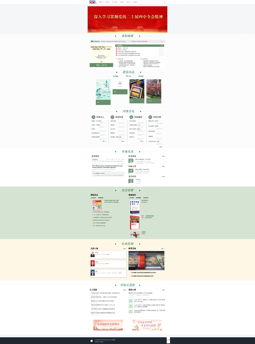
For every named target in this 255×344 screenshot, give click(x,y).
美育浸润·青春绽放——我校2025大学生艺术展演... (104, 297)
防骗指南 (100, 197)
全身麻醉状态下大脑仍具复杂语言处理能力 (102, 217)
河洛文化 (128, 2)
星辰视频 (115, 76)
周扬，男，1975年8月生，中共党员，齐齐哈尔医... (106, 273)
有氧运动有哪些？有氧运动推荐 (142, 169)
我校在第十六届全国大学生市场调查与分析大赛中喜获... (113, 41)
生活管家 (127, 190)
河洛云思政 (127, 285)
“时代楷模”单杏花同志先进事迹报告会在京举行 (143, 272)
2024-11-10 (161, 49)
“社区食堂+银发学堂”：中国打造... (127, 65)
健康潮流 (138, 197)
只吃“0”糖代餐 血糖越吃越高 (99, 222)
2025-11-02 (94, 311)
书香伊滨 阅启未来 (147, 65)
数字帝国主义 (144, 202)
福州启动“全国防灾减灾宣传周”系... (127, 62)
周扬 (96, 271)
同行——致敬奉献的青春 (147, 217)
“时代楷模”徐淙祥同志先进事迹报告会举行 (142, 276)
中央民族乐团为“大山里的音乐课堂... (127, 63)
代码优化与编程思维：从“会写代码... (143, 159)
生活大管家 (114, 2)
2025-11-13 (94, 295)
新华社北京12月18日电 (100, 254)
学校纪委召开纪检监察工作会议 (150, 60)
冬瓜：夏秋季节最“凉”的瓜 (99, 225)
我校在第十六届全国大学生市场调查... (152, 62)
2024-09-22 (161, 51)
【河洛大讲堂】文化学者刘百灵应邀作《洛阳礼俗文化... (106, 293)
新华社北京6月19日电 (100, 263)
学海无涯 (122, 2)
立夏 (98, 102)
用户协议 (101, 341)
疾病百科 (145, 197)
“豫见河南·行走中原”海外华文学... (151, 63)
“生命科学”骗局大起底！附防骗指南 (111, 202)
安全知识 (93, 197)
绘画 (132, 100)
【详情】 (108, 254)
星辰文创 (128, 76)
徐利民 (96, 261)
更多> (162, 41)
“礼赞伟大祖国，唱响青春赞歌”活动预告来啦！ (127, 51)
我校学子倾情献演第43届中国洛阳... (151, 66)
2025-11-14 (131, 297)
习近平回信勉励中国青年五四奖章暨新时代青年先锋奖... (129, 55)
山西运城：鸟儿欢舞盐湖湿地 (126, 60)
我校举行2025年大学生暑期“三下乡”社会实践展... (140, 293)
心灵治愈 (131, 197)
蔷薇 (115, 91)
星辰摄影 (141, 76)
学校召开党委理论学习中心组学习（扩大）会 (103, 305)
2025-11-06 (94, 303)
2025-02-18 (161, 48)
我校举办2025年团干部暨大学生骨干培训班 (102, 301)
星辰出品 (108, 2)
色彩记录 (150, 100)
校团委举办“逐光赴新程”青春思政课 (139, 41)
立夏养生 (143, 233)
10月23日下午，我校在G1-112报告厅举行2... (139, 295)
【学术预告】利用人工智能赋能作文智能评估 (103, 309)
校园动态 (101, 2)
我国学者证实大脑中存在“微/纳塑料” (101, 220)
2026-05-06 (161, 53)
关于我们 (97, 341)
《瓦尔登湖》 (138, 179)
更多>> (104, 141)
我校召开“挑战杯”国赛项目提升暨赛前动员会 (103, 313)
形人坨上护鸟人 (122, 66)
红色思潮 (135, 2)
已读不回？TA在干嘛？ (122, 49)
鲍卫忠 (96, 252)
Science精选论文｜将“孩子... (99, 173)
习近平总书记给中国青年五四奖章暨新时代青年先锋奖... (129, 53)
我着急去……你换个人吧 (101, 65)
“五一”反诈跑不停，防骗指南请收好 (101, 214)
